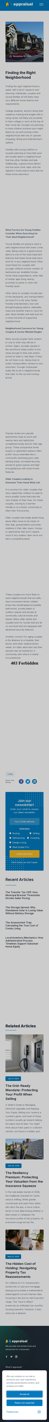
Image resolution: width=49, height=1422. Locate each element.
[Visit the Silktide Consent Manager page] (39, 1412)
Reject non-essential (24, 1402)
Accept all (24, 1394)
